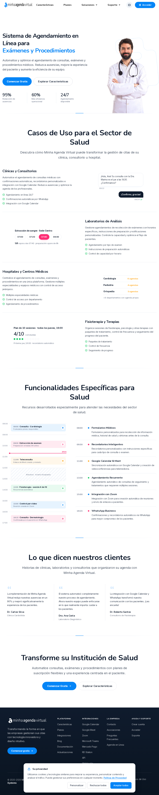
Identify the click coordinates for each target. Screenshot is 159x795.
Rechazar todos (98, 785)
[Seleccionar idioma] (129, 5)
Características (44, 5)
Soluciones (88, 5)
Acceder (147, 5)
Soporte (112, 5)
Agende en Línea (115, 744)
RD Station (87, 752)
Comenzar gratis (20, 750)
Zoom (85, 735)
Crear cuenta (138, 724)
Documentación (65, 746)
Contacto (111, 724)
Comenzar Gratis (17, 81)
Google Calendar (90, 724)
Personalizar (76, 785)
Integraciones (64, 735)
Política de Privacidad (115, 777)
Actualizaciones (65, 752)
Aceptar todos (121, 785)
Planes (68, 5)
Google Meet (88, 730)
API (83, 757)
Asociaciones (113, 730)
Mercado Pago (89, 746)
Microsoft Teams (90, 741)
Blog (59, 741)
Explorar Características (53, 81)
